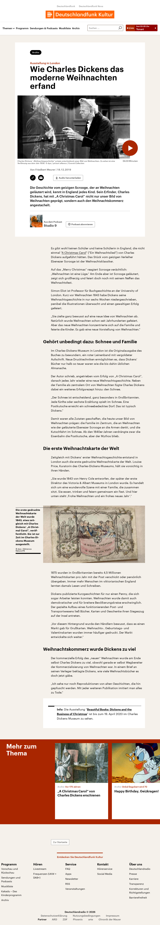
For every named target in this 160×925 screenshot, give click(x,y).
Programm (22, 28)
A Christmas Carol (74, 252)
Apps (68, 873)
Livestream (39, 868)
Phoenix (78, 919)
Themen (7, 28)
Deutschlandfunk (66, 6)
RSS (67, 883)
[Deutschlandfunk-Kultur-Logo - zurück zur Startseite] (80, 14)
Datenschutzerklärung (54, 915)
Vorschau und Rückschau (9, 870)
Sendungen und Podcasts (10, 879)
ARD (54, 919)
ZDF (65, 919)
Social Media (104, 873)
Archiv (76, 28)
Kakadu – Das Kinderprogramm (11, 893)
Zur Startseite (60, 842)
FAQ (67, 868)
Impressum (112, 915)
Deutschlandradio (139, 868)
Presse (133, 873)
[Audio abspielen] (130, 148)
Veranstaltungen (75, 888)
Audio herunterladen (70, 177)
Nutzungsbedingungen (86, 915)
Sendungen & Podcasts (44, 28)
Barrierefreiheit (138, 897)
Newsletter (71, 878)
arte (90, 919)
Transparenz (136, 883)
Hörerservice (104, 868)
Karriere (133, 878)
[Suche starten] (120, 28)
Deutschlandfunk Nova (91, 6)
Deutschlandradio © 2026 (80, 911)
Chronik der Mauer (110, 919)
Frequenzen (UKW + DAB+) (44, 875)
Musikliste (65, 28)
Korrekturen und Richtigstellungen (139, 890)
